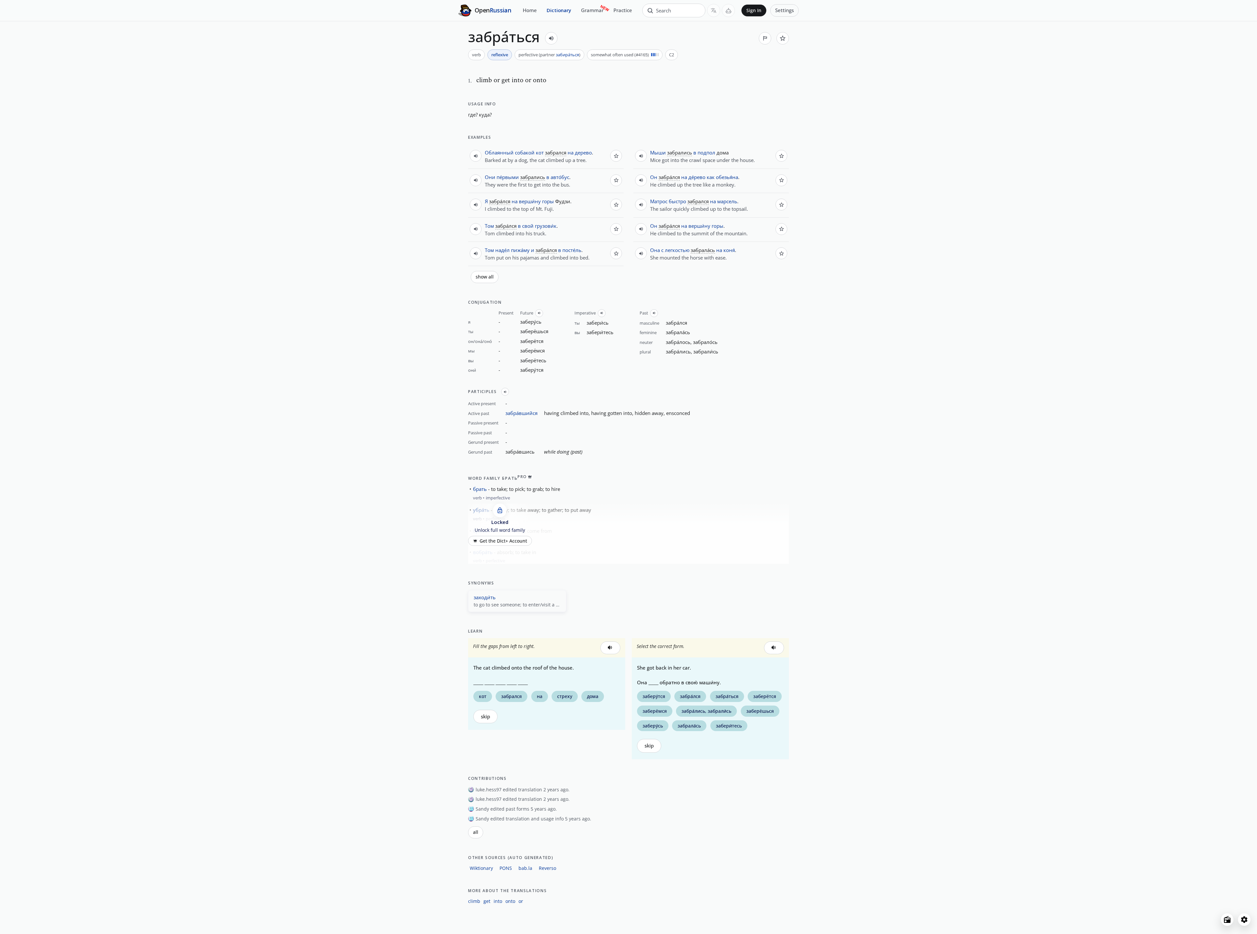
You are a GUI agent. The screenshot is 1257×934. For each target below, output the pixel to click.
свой (528, 226)
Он (653, 177)
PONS (506, 868)
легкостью (677, 250)
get (486, 901)
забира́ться (567, 55)
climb (474, 901)
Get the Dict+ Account (503, 541)
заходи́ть (485, 597)
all (475, 832)
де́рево (696, 177)
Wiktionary (481, 868)
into (498, 901)
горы (548, 201)
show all (485, 277)
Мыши (658, 152)
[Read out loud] (551, 38)
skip (485, 716)
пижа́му (520, 250)
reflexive (499, 55)
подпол (706, 152)
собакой (525, 152)
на (571, 152)
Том (489, 226)
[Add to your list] (782, 38)
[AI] (728, 10)
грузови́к (545, 226)
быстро (677, 201)
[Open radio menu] (1227, 919)
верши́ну (530, 201)
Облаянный (499, 152)
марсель (727, 201)
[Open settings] (1244, 919)
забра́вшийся (521, 413)
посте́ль (571, 250)
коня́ (729, 250)
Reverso (547, 868)
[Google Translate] (713, 10)
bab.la (525, 868)
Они (490, 177)
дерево (583, 152)
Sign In (753, 10)
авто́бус (560, 177)
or (521, 901)
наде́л (502, 250)
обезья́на (727, 177)
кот (540, 152)
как (711, 177)
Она (655, 250)
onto (510, 901)
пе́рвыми (508, 177)
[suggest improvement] (765, 38)
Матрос (658, 201)
